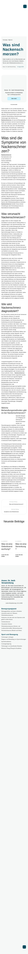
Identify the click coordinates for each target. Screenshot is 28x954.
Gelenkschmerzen (5, 621)
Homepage (5, 39)
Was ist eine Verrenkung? (20, 546)
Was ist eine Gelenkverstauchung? (6, 546)
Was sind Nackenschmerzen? (13, 49)
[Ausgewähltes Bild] (7, 532)
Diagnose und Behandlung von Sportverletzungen (13, 639)
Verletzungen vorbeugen (7, 637)
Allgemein (10, 39)
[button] (24, 947)
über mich (14, 98)
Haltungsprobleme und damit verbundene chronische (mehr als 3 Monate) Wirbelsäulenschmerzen (11, 613)
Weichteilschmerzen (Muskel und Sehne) (11, 630)
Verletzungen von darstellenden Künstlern (11, 646)
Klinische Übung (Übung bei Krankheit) (11, 648)
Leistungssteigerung (6, 643)
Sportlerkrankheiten (6, 641)
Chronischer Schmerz (6, 624)
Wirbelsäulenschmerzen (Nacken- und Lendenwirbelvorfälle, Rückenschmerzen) (11, 627)
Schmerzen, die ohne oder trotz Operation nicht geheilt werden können (13, 618)
